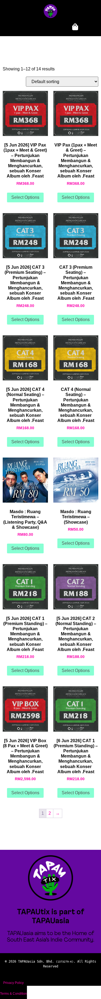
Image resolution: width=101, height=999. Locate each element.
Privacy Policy (13, 983)
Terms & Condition (13, 993)
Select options (25, 197)
